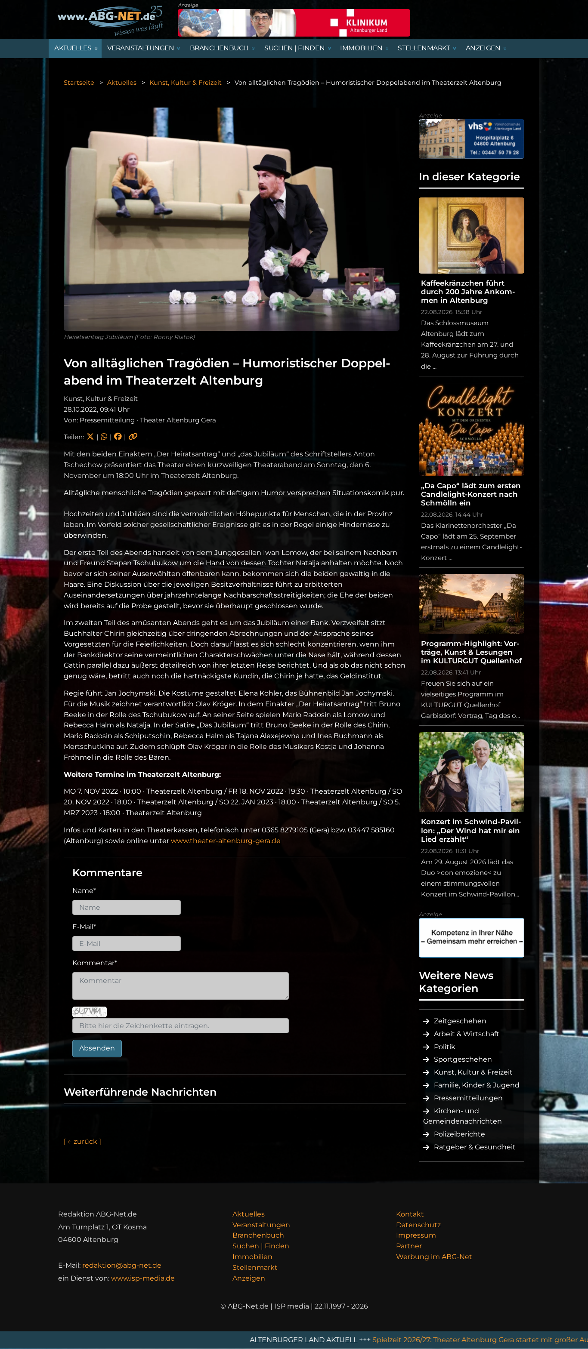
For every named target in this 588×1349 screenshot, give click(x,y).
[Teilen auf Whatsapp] (104, 437)
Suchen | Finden (260, 1246)
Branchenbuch (258, 1235)
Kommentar (94, 963)
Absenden (97, 1048)
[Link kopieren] (133, 437)
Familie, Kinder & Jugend (477, 1085)
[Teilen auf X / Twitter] (90, 437)
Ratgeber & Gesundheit (475, 1147)
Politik (444, 1047)
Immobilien (252, 1257)
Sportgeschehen (463, 1059)
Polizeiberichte (459, 1134)
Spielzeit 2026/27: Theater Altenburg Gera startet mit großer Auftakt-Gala (428, 1340)
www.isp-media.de (143, 1278)
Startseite (79, 82)
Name (84, 891)
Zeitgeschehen (460, 1021)
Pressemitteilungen (468, 1098)
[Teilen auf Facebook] (117, 437)
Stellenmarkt (255, 1267)
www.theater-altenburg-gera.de (226, 841)
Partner (409, 1246)
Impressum (416, 1235)
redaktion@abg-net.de (121, 1265)
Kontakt (410, 1214)
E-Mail (84, 927)
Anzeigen (248, 1278)
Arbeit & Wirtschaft (466, 1034)
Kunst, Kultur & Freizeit (185, 82)
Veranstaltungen (261, 1225)
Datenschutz (418, 1225)
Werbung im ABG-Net (434, 1257)
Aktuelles (121, 82)
